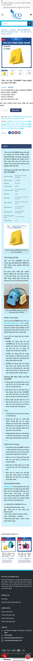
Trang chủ (4, 30)
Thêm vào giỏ (6, 561)
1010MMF (9, 121)
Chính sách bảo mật (7, 618)
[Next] (28, 53)
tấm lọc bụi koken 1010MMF (23, 125)
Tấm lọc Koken (5, 128)
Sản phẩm (13, 30)
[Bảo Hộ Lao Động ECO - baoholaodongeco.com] (16, 14)
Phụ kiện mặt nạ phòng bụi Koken (14, 118)
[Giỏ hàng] (31, 15)
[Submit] (29, 23)
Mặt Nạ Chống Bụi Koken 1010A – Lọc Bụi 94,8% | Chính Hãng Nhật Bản (8, 555)
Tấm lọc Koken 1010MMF (17, 128)
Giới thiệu (4, 599)
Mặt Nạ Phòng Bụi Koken (9, 32)
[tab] (16, 146)
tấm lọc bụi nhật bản (7, 126)
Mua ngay (16, 110)
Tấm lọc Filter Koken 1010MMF (22, 126)
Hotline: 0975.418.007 (11, 7)
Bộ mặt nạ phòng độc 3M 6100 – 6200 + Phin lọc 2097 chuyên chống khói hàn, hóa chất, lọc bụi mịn (24, 555)
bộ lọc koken (5, 123)
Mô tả (5, 146)
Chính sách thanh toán (8, 621)
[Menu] (2, 14)
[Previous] (4, 53)
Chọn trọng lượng (24, 561)
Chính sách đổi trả (7, 611)
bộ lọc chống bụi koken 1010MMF (21, 121)
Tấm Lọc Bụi (11, 125)
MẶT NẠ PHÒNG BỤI (24, 30)
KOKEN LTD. (8, 486)
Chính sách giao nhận (8, 615)
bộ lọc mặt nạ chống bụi (19, 123)
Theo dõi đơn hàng (25, 7)
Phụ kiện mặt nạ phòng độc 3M (10, 602)
